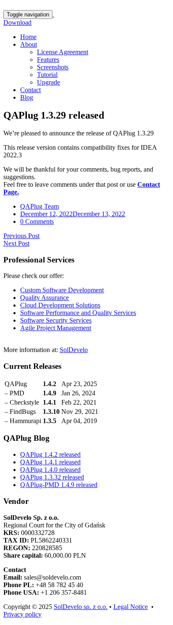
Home (28, 36)
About (28, 44)
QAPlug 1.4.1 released (50, 462)
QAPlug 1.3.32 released (52, 477)
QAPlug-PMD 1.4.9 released (58, 484)
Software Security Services (56, 320)
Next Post (16, 243)
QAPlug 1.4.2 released (50, 454)
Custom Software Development (62, 290)
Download (17, 22)
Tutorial (47, 74)
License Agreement (62, 52)
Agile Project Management (55, 327)
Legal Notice (130, 606)
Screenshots (52, 67)
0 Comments (37, 221)
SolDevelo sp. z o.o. (80, 606)
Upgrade (48, 82)
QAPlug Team (39, 206)
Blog (26, 97)
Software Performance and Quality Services (78, 312)
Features (48, 59)
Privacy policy (22, 614)
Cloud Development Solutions (60, 305)
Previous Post (21, 235)
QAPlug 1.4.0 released (50, 469)
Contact (30, 89)
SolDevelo (74, 349)
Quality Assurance (44, 297)
